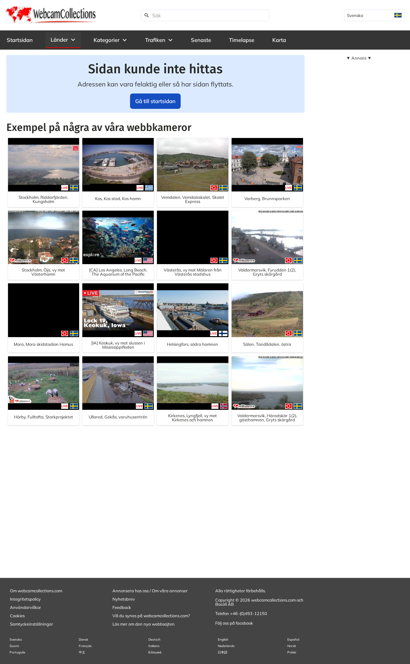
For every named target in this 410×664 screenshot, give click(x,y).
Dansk (83, 639)
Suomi (14, 646)
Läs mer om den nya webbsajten (143, 624)
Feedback (121, 607)
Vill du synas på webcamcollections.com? (151, 615)
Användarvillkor (25, 607)
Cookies (17, 615)
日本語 (222, 652)
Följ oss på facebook (234, 623)
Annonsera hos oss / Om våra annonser (150, 590)
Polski (291, 652)
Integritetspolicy (25, 599)
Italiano (154, 646)
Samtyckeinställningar (31, 624)
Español (293, 639)
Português (17, 652)
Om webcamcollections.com (36, 590)
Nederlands (226, 646)
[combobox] (374, 15)
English (223, 639)
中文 (82, 652)
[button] (63, 39)
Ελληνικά (154, 652)
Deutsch (154, 639)
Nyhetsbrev (123, 599)
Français (85, 646)
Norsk (291, 646)
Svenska (16, 639)
